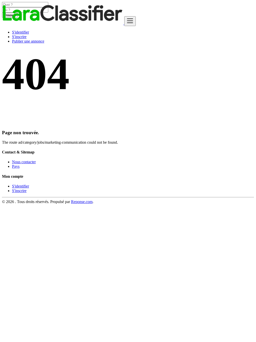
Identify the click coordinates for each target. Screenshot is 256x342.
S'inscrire (19, 37)
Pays (16, 166)
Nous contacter (24, 162)
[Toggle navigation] (130, 21)
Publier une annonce (28, 41)
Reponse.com (81, 202)
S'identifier (20, 32)
